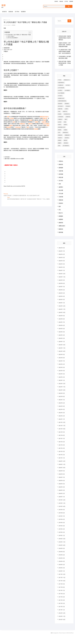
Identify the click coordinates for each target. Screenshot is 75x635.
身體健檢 (61, 219)
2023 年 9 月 (62, 354)
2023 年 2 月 (62, 377)
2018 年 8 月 (62, 551)
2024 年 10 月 (62, 312)
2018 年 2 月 (62, 568)
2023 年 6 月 (62, 364)
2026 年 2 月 (62, 267)
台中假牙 (68, 85)
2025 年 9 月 (62, 280)
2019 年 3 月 (62, 529)
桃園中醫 (60, 108)
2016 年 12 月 (62, 613)
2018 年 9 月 (62, 548)
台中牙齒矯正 (46, 123)
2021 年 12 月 (62, 422)
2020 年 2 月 (62, 493)
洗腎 (8, 116)
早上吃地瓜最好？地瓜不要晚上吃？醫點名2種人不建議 (18, 34)
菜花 (59, 132)
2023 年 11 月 (62, 348)
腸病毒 (59, 129)
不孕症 (59, 79)
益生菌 (59, 122)
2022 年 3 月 (62, 412)
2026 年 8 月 (62, 248)
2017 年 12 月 (62, 574)
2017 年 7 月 (62, 590)
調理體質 (61, 216)
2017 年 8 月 (62, 587)
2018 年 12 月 (62, 538)
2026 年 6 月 (62, 254)
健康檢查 (61, 164)
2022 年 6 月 (62, 403)
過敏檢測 (60, 135)
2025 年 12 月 (62, 273)
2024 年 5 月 (62, 328)
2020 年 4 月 (62, 487)
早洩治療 (68, 106)
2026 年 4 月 (62, 260)
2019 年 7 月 (62, 516)
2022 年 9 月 (62, 393)
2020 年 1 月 (62, 496)
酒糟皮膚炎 (67, 135)
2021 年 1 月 (62, 458)
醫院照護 (61, 232)
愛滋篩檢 (67, 103)
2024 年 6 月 (62, 325)
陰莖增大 (60, 137)
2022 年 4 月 (62, 409)
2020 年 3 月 (62, 490)
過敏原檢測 (65, 132)
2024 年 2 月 (62, 338)
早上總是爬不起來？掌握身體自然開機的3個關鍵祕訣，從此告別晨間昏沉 (65, 51)
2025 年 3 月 (62, 299)
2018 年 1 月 (62, 571)
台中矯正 (60, 90)
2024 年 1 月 (62, 341)
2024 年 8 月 (62, 319)
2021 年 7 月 (62, 438)
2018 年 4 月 (62, 561)
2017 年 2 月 (62, 606)
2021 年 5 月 (62, 445)
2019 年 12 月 (62, 500)
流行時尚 (66, 1)
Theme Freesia (62, 632)
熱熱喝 (59, 114)
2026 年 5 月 (62, 257)
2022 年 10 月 (62, 390)
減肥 (14, 122)
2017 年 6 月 (62, 593)
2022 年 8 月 (62, 396)
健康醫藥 (71, 1)
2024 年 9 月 (62, 315)
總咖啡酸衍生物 (61, 127)
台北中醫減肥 (61, 93)
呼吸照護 (36, 129)
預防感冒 (66, 143)
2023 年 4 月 (62, 370)
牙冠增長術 (60, 116)
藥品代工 (61, 213)
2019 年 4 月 (62, 525)
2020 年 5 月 (62, 483)
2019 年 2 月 (62, 532)
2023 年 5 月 (62, 367)
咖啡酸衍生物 (61, 98)
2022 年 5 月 (62, 406)
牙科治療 (61, 193)
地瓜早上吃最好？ (11, 36)
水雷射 (47, 125)
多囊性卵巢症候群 (62, 100)
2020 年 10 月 (62, 467)
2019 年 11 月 (62, 503)
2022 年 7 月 (62, 399)
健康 (3, 5)
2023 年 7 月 (62, 361)
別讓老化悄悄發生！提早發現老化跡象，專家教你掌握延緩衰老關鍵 (65, 44)
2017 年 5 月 (62, 597)
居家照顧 (61, 174)
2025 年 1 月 (62, 302)
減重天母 (30, 123)
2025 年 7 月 (62, 286)
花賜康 (65, 129)
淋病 (59, 111)
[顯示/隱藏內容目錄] (29, 32)
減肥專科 (61, 187)
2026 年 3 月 (62, 264)
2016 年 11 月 (62, 616)
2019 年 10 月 (62, 506)
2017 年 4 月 (62, 600)
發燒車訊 (56, 1)
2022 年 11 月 (62, 387)
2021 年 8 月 (62, 435)
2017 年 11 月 (62, 577)
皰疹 (66, 119)
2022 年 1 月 (62, 419)
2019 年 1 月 (62, 535)
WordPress (71, 632)
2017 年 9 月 (62, 584)
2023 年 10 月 (62, 351)
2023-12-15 (7, 19)
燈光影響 (61, 190)
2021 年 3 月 (62, 451)
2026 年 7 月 (62, 251)
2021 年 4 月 (62, 448)
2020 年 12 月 (62, 461)
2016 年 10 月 (62, 619)
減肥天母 (65, 111)
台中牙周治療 (61, 87)
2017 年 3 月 (62, 603)
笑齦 (65, 122)
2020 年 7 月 (62, 477)
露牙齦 (30, 120)
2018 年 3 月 (62, 564)
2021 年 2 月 (62, 454)
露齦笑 (36, 122)
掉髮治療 (61, 177)
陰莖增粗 (8, 127)
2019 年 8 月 (62, 513)
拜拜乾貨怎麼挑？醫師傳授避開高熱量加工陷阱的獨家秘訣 (65, 38)
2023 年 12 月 (62, 344)
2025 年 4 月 (62, 296)
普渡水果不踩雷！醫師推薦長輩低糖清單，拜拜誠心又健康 (65, 63)
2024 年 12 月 (62, 306)
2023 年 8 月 (62, 357)
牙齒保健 (61, 196)
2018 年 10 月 (62, 545)
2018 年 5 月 (62, 558)
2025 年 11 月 (62, 277)
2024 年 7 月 (62, 322)
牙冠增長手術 (67, 114)
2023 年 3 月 (62, 374)
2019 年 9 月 (62, 509)
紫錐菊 (41, 116)
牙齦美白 (60, 119)
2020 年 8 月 (62, 474)
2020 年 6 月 (62, 480)
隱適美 (59, 140)
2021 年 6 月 (62, 441)
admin (8, 25)
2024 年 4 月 (62, 332)
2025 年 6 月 (62, 290)
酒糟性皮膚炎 (62, 226)
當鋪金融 (61, 1)
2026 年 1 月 (62, 270)
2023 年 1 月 (62, 380)
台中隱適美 (67, 90)
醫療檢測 (61, 229)
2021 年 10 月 (62, 429)
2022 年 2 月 (62, 416)
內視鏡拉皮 (60, 85)
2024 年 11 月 (62, 309)
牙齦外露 (44, 118)
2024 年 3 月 (62, 335)
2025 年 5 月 (62, 293)
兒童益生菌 (18, 127)
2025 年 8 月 (62, 283)
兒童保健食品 (61, 82)
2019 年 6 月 (62, 519)
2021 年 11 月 (62, 425)
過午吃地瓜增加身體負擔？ (13, 37)
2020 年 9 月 (62, 471)
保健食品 (61, 161)
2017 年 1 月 (62, 610)
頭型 (45, 120)
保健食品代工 (67, 79)
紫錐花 (11, 125)
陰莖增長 (67, 137)
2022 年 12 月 (62, 383)
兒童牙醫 (61, 171)
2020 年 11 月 (62, 464)
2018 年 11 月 (62, 542)
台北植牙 (11, 118)
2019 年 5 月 (62, 522)
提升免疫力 (46, 116)
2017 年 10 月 (62, 580)
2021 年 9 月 (62, 432)
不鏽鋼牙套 (22, 123)
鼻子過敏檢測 (66, 145)
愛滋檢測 (60, 103)
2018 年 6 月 (62, 555)
